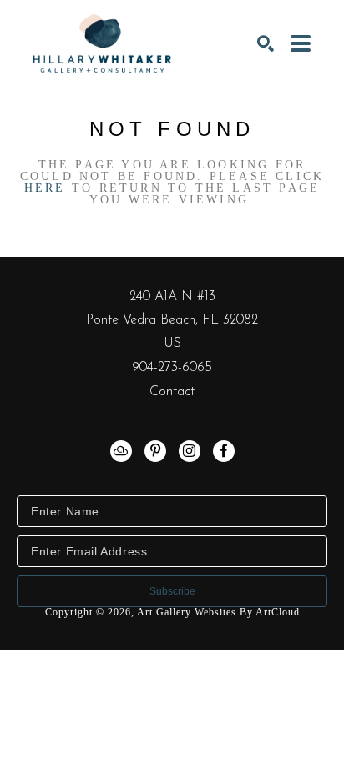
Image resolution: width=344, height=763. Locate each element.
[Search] (265, 43)
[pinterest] (155, 451)
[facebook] (224, 451)
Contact (172, 392)
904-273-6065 (172, 367)
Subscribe (172, 591)
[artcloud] (121, 451)
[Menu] (301, 43)
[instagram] (189, 451)
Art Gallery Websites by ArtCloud (218, 612)
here (45, 188)
